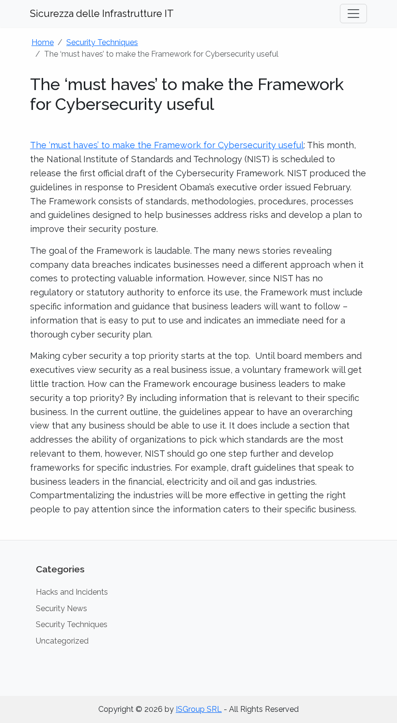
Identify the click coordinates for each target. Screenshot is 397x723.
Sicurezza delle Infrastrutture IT (102, 13)
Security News (61, 608)
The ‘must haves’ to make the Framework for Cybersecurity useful (167, 145)
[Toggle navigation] (353, 13)
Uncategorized (62, 641)
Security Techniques (102, 42)
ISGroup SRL (199, 709)
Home (42, 42)
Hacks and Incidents (72, 592)
